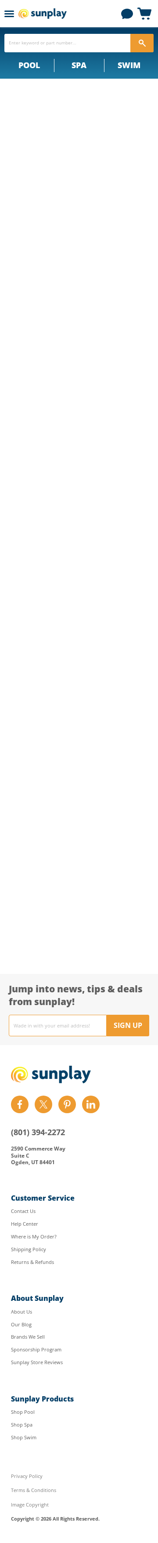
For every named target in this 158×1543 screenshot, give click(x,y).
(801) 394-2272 (38, 1132)
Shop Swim (23, 1437)
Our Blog (21, 1324)
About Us (21, 1311)
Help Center (24, 1223)
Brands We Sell (28, 1336)
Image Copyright (30, 1504)
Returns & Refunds (32, 1262)
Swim (129, 65)
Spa (79, 65)
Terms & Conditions (33, 1490)
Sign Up (128, 1025)
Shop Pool (23, 1412)
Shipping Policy (28, 1249)
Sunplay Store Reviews (37, 1362)
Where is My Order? (34, 1236)
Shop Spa (21, 1424)
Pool (29, 65)
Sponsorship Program (36, 1349)
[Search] (142, 43)
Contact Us (23, 1211)
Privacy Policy (27, 1476)
